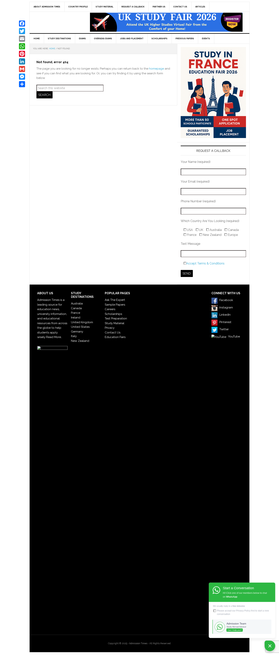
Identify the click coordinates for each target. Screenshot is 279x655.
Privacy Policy (243, 610)
